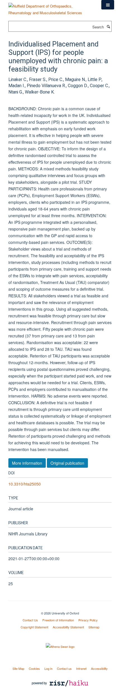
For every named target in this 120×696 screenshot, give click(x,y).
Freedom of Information (58, 620)
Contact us (64, 668)
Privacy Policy (88, 620)
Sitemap (93, 627)
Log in (48, 668)
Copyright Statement (34, 627)
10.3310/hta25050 (24, 484)
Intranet (81, 668)
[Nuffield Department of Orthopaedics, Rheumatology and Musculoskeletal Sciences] (50, 7)
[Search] (108, 26)
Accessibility (99, 668)
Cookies (34, 668)
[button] (107, 4)
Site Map (18, 668)
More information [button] (27, 463)
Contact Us (30, 620)
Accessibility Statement (68, 627)
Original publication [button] (67, 463)
